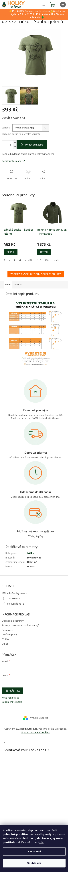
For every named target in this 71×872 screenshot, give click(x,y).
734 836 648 (13, 598)
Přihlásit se (12, 690)
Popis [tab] (8, 284)
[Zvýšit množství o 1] (15, 142)
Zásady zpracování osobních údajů (20, 625)
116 (39, 260)
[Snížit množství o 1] (15, 147)
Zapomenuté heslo (12, 702)
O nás (5, 644)
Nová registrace (10, 698)
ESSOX (5, 639)
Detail (11, 251)
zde (41, 842)
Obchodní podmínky (13, 621)
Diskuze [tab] (18, 284)
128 (47, 260)
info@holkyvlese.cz (18, 593)
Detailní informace (11, 161)
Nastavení (34, 851)
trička (30, 553)
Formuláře (7, 630)
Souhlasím (34, 863)
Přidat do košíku (34, 144)
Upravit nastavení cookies (35, 732)
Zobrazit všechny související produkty (35, 274)
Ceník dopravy (9, 634)
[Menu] (62, 4)
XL (20, 260)
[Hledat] (43, 4)
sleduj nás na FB (16, 604)
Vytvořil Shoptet (39, 718)
